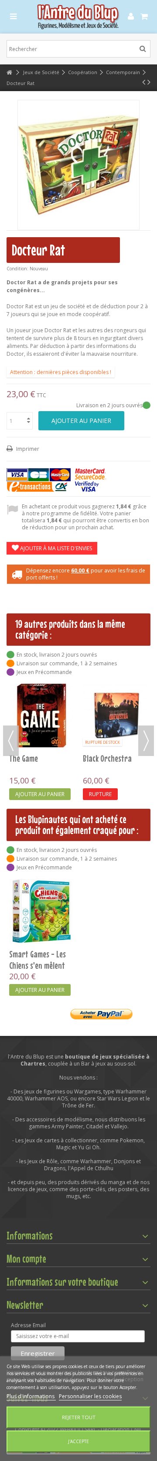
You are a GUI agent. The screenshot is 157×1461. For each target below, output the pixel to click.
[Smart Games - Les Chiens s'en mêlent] (41, 911)
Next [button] (146, 740)
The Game (23, 758)
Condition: (17, 269)
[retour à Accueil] (9, 72)
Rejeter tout (79, 1417)
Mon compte (26, 1259)
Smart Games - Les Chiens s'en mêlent (37, 959)
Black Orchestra (107, 758)
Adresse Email (28, 1325)
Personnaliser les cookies (90, 1396)
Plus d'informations (31, 1396)
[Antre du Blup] (78, 16)
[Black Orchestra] (115, 715)
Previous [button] (11, 740)
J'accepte (78, 1441)
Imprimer (27, 449)
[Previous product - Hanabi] (143, 82)
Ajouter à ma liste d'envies (55, 548)
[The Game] (41, 715)
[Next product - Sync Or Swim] (148, 82)
